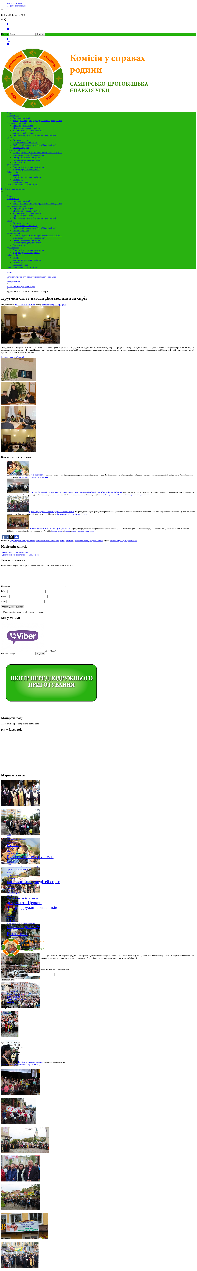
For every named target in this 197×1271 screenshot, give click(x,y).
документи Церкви (24, 902)
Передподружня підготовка (16, 839)
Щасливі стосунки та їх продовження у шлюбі (34, 135)
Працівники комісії (21, 118)
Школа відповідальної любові (26, 128)
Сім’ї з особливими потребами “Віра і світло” (34, 145)
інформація (11, 888)
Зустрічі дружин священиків (26, 170)
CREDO (11, 921)
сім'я (8, 890)
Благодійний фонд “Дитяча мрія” (22, 184)
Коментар (5, 586)
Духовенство (13, 165)
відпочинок (11, 916)
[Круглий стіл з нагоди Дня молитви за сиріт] (30, 343)
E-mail (5, 596)
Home (9, 272)
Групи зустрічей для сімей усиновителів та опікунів (37, 152)
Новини (45, 477)
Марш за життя (36, 475)
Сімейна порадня (21, 147)
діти (8, 837)
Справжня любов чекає (23, 133)
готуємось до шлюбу (23, 927)
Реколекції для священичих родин (28, 167)
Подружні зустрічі (21, 140)
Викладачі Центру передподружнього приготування (37, 120)
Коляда (9, 895)
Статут (16, 174)
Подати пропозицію (16, 6)
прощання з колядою (19, 869)
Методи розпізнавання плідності (28, 130)
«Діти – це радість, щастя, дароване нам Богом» (51, 511)
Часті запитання (14, 3)
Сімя (10, 861)
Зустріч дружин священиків (82, 531)
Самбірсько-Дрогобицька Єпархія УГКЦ (20, 1064)
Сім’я (9, 138)
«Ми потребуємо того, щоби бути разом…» (49, 528)
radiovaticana (11, 911)
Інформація (12, 172)
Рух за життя (19, 162)
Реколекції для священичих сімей (137, 495)
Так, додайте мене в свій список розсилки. (24, 612)
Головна (11, 113)
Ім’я (4, 591)
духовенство (14, 875)
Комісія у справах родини (13, 189)
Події (9, 930)
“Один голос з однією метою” (15, 552)
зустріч (9, 885)
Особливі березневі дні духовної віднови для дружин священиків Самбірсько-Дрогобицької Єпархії (75, 492)
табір (9, 851)
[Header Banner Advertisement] (50, 712)
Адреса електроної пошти (14, 974)
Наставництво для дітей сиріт (27, 160)
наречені (10, 918)
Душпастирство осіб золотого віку (29, 155)
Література (18, 179)
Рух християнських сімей (25, 143)
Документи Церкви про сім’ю (27, 177)
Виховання (10, 848)
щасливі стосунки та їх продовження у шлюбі (23, 867)
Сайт (3, 601)
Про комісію (13, 116)
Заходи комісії (13, 150)
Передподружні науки (23, 125)
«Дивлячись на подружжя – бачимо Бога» (21, 555)
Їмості (9, 864)
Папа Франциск (12, 853)
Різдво (9, 872)
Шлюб (9, 834)
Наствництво (13, 892)
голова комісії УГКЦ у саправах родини (21, 923)
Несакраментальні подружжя (26, 157)
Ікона (9, 913)
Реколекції (14, 845)
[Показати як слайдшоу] (12, 357)
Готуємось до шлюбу (17, 123)
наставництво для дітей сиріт (123, 540)
